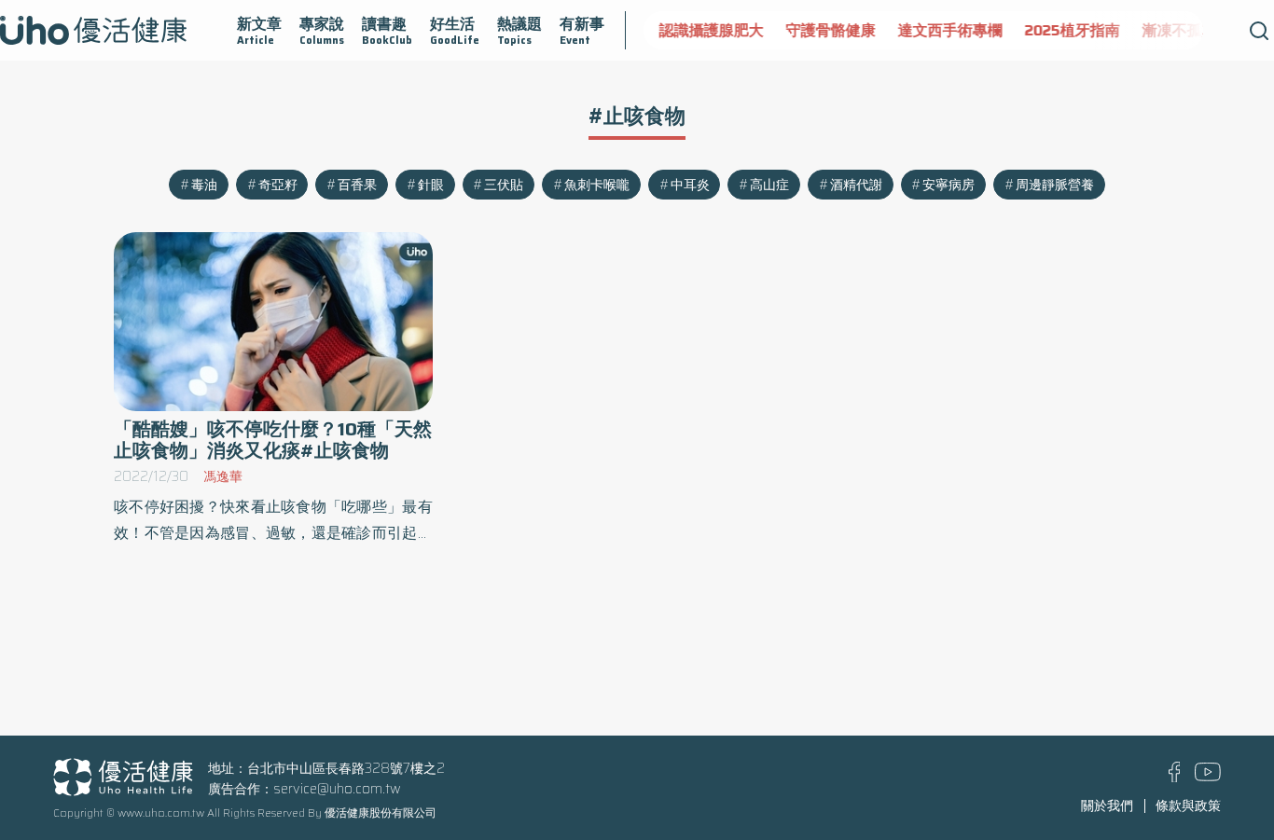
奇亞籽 (278, 184)
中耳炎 (690, 184)
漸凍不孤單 (1179, 30)
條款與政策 (1188, 805)
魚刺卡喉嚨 (597, 184)
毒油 (204, 184)
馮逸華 (222, 476)
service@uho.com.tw (337, 788)
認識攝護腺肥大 (710, 30)
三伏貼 (503, 184)
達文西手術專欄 (949, 30)
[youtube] (1208, 776)
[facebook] (1175, 777)
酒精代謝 (856, 184)
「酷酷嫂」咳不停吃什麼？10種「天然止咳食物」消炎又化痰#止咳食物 (273, 440)
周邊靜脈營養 (1055, 184)
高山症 (769, 184)
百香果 (357, 184)
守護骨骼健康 (830, 30)
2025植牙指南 (1071, 30)
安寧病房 (948, 184)
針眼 (431, 184)
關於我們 (1107, 805)
